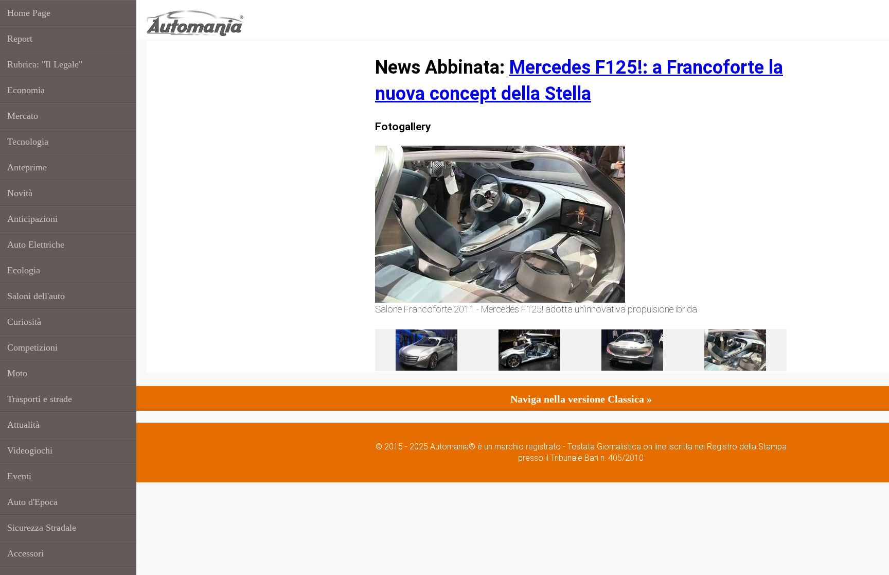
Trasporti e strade (39, 399)
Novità (19, 193)
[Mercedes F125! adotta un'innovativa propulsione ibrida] (735, 348)
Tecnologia (27, 141)
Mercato (22, 116)
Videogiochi (29, 450)
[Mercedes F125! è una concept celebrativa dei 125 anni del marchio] (632, 348)
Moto (17, 373)
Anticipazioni (32, 219)
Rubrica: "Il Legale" (44, 64)
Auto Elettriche (35, 244)
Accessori (25, 553)
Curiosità (24, 322)
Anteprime (27, 167)
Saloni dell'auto (36, 296)
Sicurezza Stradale (41, 527)
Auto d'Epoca (32, 502)
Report (19, 38)
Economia (26, 90)
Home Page (28, 13)
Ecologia (23, 270)
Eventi (19, 476)
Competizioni (32, 347)
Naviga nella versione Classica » (581, 399)
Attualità (23, 425)
